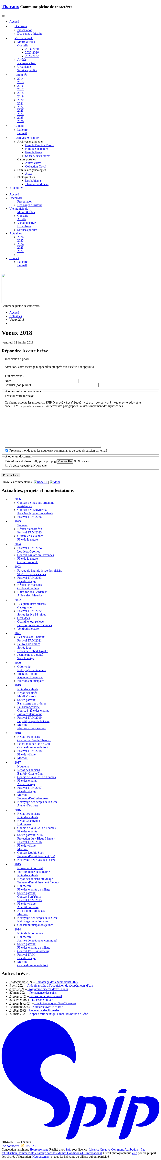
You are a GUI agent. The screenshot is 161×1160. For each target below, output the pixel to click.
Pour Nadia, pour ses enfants (35, 513)
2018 (20, 92)
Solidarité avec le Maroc (48, 1006)
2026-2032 (32, 56)
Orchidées (23, 618)
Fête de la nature (27, 539)
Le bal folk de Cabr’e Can (33, 743)
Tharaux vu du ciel (36, 184)
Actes (28, 173)
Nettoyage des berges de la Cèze (37, 802)
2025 (20, 117)
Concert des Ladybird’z (32, 510)
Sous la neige (25, 658)
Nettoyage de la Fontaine (32, 921)
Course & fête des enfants (33, 710)
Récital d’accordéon (29, 529)
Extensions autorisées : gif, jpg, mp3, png (30, 461)
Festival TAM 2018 (29, 751)
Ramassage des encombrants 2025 (57, 982)
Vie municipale (18, 208)
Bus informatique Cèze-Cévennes (55, 1003)
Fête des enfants (27, 780)
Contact (14, 258)
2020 (20, 100)
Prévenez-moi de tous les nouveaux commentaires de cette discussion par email (58, 450)
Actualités (15, 233)
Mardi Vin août (26, 696)
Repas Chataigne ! (28, 821)
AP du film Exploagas (31, 911)
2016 (20, 85)
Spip (68, 1149)
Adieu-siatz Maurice (29, 595)
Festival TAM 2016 (29, 842)
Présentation (24, 30)
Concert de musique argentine (35, 503)
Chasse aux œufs (27, 562)
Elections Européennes (31, 728)
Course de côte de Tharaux (34, 740)
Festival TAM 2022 (29, 611)
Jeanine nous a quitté (30, 654)
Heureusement (39, 1149)
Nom (8, 380)
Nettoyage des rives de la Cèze (36, 860)
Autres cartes (33, 163)
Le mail (22, 133)
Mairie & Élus (26, 42)
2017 (20, 89)
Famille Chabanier (36, 148)
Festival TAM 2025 (29, 532)
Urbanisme (24, 66)
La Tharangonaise (28, 707)
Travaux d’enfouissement (32, 798)
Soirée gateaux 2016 (30, 835)
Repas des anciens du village (35, 879)
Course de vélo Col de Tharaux (36, 777)
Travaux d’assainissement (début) (38, 882)
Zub (134, 1153)
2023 (20, 110)
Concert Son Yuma (29, 896)
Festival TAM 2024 (29, 548)
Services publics (27, 70)
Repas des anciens (28, 736)
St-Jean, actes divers (37, 155)
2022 (20, 107)
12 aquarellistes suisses (31, 603)
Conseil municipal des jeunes (35, 925)
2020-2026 (32, 52)
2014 (20, 78)
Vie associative (26, 63)
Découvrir (15, 198)
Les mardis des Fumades (44, 1010)
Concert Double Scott (30, 852)
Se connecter (11, 1146)
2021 (20, 103)
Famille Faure (33, 152)
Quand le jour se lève (30, 621)
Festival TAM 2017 (29, 787)
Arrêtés (21, 59)
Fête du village (26, 581)
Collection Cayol (35, 166)
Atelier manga (26, 784)
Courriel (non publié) (18, 385)
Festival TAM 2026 (29, 517)
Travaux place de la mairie (33, 872)
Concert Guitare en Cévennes (35, 555)
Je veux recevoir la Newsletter (28, 465)
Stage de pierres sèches (31, 574)
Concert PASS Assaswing (33, 951)
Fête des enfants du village (33, 889)
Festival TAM (26, 954)
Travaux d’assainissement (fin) (36, 856)
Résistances (24, 506)
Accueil (14, 194)
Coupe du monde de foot (32, 747)
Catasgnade (24, 607)
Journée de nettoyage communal (37, 940)
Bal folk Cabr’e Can (30, 773)
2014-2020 (32, 49)
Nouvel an (23, 766)
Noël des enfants (27, 689)
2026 (20, 121)
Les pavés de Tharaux (31, 637)
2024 (20, 114)
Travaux (22, 525)
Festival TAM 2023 (29, 577)
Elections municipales (30, 681)
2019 (20, 96)
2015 (20, 82)
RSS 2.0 (30, 1146)
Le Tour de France (28, 644)
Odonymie (23, 666)
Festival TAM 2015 (29, 900)
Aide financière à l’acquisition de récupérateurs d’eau (60, 985)
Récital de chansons (29, 584)
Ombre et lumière (28, 588)
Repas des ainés (27, 692)
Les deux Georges (28, 551)
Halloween (24, 824)
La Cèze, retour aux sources (34, 625)
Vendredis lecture (28, 628)
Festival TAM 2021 (29, 640)
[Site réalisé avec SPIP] (80, 1138)
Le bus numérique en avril (45, 996)
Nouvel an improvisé (30, 868)
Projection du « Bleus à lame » (36, 838)
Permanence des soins (43, 992)
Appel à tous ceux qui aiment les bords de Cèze (58, 1014)
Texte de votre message (19, 396)
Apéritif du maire (27, 907)
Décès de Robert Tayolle (32, 651)
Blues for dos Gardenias (32, 591)
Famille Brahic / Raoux (39, 145)
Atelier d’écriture (27, 805)
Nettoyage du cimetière (31, 670)
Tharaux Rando (27, 674)
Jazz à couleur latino (29, 714)
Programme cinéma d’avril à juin (47, 989)
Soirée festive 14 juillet (31, 614)
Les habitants (33, 180)
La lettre (22, 129)
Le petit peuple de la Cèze (33, 721)
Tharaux (10, 6)
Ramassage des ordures (31, 703)
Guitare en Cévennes (30, 536)
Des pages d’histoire (29, 33)
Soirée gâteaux (26, 700)
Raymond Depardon (30, 677)
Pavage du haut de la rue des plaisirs (39, 570)
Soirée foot (24, 647)
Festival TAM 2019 (29, 717)
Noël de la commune (30, 933)
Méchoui (22, 724)
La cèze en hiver (42, 999)
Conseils (22, 45)
